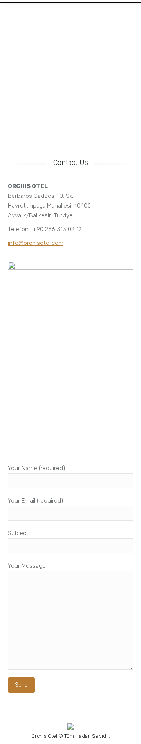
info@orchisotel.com (35, 242)
